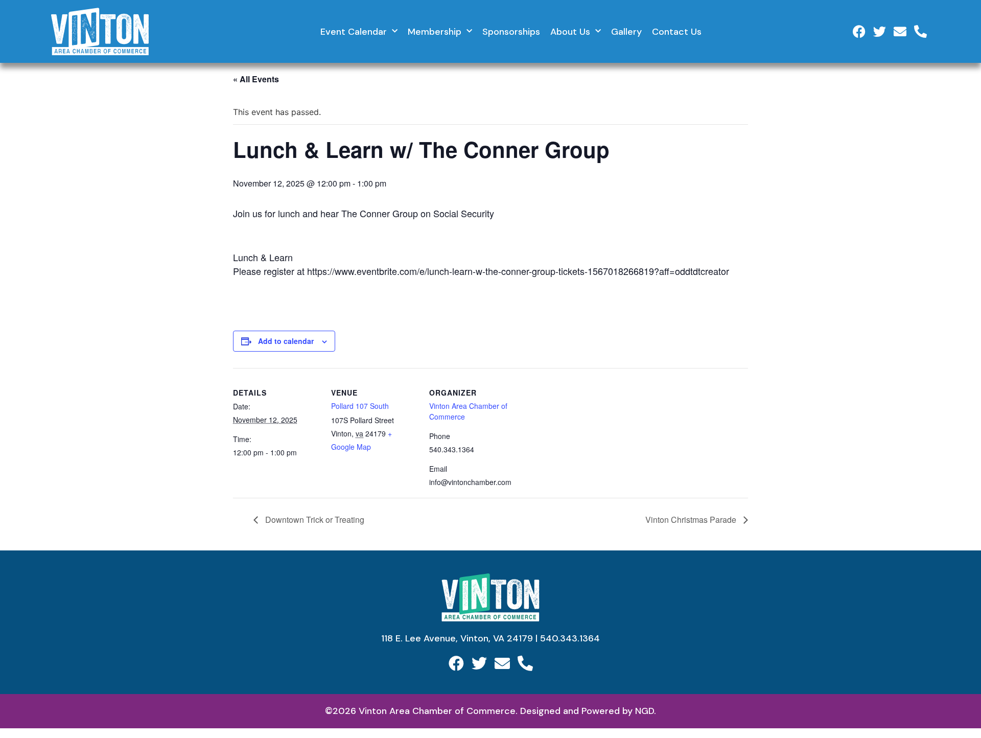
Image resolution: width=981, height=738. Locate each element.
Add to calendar (286, 341)
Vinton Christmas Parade (691, 519)
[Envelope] (900, 31)
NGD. (645, 711)
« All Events (256, 79)
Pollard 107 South (360, 406)
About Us (570, 32)
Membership (434, 32)
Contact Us (677, 32)
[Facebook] (859, 31)
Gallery (626, 32)
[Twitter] (879, 31)
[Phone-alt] (920, 31)
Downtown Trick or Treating (313, 519)
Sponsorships (511, 32)
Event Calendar (353, 32)
